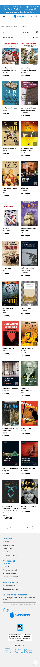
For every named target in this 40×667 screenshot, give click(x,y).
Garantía (6, 552)
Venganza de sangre (9, 148)
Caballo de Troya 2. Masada (28, 349)
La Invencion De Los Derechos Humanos (28, 109)
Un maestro (6, 268)
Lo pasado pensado (9, 108)
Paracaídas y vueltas (28, 506)
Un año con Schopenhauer (26, 389)
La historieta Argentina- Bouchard (28, 69)
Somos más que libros (11, 589)
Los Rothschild (26, 308)
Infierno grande (8, 348)
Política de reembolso (10, 555)
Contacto (6, 566)
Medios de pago (8, 545)
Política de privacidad (10, 577)
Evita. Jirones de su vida (9, 189)
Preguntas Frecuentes (10, 570)
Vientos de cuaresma (10, 388)
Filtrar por (25, 32)
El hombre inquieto (28, 468)
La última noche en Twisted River (28, 269)
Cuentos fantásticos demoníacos (10, 429)
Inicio (2, 26)
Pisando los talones (10, 468)
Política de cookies (9, 573)
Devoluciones (7, 548)
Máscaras (24, 188)
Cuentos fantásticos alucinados (28, 229)
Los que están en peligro (9, 309)
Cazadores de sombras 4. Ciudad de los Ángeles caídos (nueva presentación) (10, 510)
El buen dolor (26, 428)
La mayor (5, 228)
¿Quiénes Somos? (9, 586)
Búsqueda (6, 541)
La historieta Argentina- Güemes (9, 69)
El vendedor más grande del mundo (27, 149)
